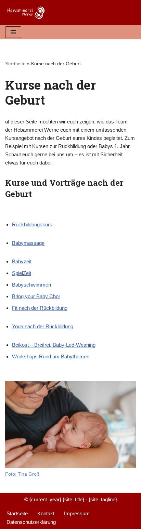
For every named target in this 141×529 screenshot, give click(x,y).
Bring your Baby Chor (36, 296)
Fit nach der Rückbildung (39, 308)
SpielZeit (21, 273)
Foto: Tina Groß (22, 474)
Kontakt (45, 513)
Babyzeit (21, 261)
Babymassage (28, 243)
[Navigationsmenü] (13, 32)
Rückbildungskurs (32, 224)
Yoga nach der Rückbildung (42, 326)
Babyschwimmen (31, 285)
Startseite (15, 63)
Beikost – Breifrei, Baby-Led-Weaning (53, 345)
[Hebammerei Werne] (27, 12)
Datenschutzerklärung (31, 522)
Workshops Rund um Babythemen (50, 356)
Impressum (77, 513)
